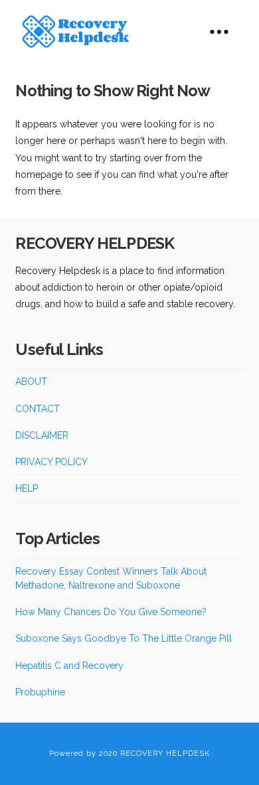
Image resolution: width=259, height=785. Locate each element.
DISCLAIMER (41, 435)
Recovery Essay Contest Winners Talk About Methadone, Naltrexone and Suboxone (111, 578)
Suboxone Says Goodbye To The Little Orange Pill (123, 638)
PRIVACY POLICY (51, 462)
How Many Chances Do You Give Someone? (111, 612)
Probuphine (40, 692)
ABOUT (31, 381)
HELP (26, 488)
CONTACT (37, 408)
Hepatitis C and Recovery (69, 665)
